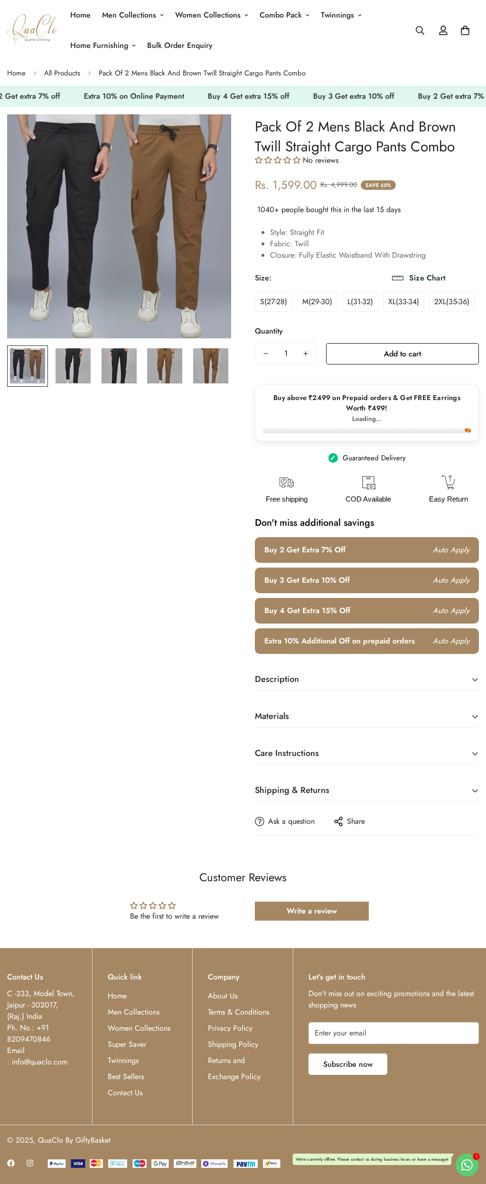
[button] (465, 30)
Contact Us (125, 1092)
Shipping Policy (233, 1044)
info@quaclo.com (39, 1061)
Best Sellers (126, 1076)
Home (80, 14)
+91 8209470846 (28, 1033)
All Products (62, 73)
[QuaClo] (32, 30)
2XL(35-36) (451, 301)
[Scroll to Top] (467, 1132)
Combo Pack (281, 14)
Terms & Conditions (238, 1012)
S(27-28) (273, 301)
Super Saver (127, 1044)
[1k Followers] (11, 1163)
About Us (222, 995)
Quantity (269, 331)
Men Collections (129, 14)
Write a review (312, 910)
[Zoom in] (211, 134)
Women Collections (208, 14)
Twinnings (337, 14)
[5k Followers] (30, 1163)
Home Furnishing (99, 45)
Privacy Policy (230, 1028)
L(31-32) (360, 301)
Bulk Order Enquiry (180, 45)
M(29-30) (317, 301)
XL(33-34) (403, 301)
